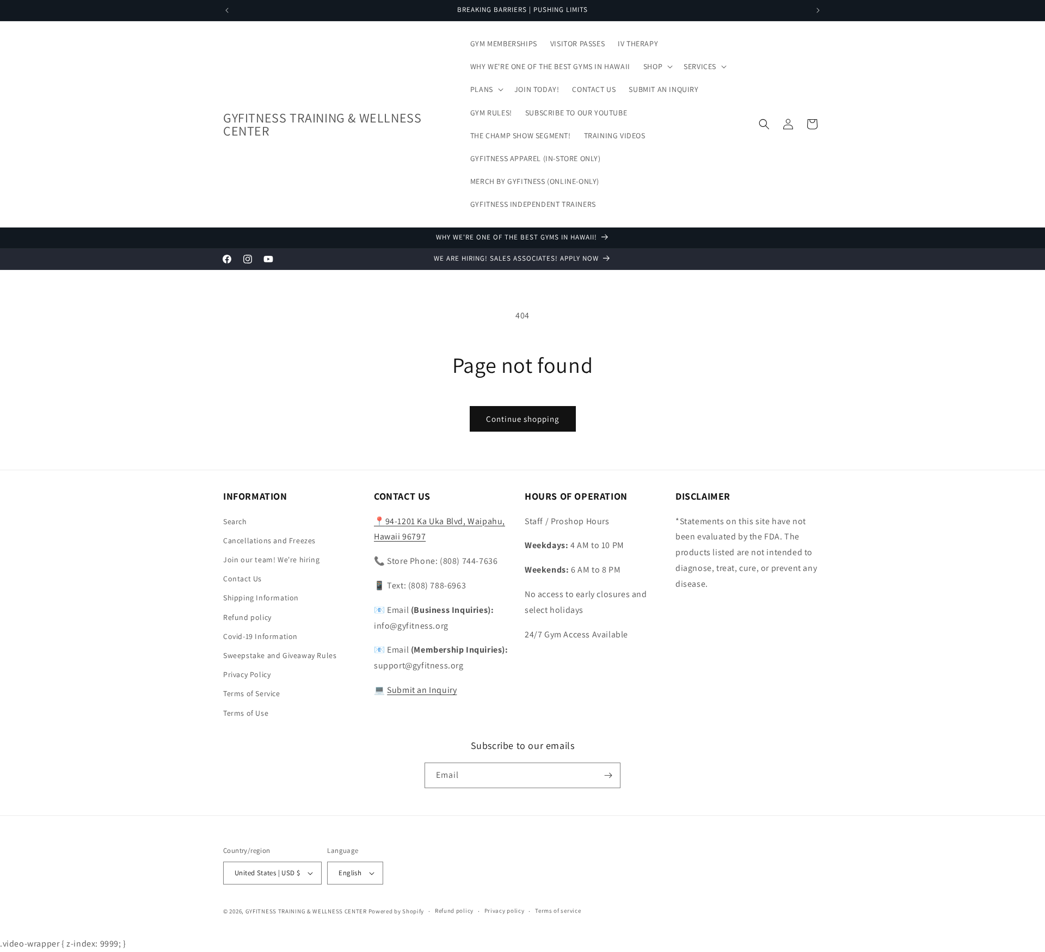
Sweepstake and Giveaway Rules (279, 655)
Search (235, 521)
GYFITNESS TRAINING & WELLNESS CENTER (306, 911)
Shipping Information (261, 598)
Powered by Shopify (396, 911)
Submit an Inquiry (422, 690)
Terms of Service (251, 694)
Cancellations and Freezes (269, 540)
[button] (657, 66)
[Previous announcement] (227, 10)
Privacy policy (504, 911)
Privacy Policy (247, 674)
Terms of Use (245, 713)
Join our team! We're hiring (271, 559)
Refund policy (247, 617)
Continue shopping (523, 419)
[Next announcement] (818, 10)
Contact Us (242, 579)
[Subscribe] (608, 775)
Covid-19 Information (260, 636)
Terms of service (558, 911)
